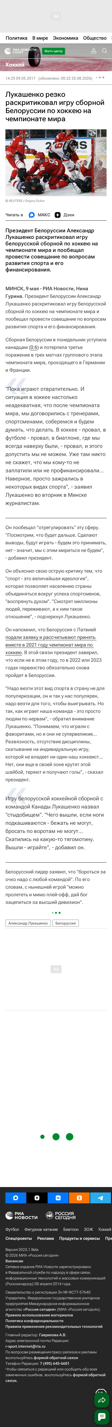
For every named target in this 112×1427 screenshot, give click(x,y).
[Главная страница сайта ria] (6, 51)
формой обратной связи (56, 1358)
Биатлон (71, 1229)
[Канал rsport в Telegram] (100, 1197)
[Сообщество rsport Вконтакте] (58, 1197)
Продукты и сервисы (79, 1238)
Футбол (12, 1229)
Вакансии (14, 1261)
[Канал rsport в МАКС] (15, 1197)
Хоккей (104, 1229)
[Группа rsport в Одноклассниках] (79, 1197)
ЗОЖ (88, 1229)
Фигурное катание (41, 1229)
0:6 (33, 347)
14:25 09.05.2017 (20, 78)
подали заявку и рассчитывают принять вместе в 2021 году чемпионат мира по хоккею (51, 644)
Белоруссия (65, 923)
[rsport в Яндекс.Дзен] (37, 1197)
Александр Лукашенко (28, 923)
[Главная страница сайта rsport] (32, 51)
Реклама (45, 1238)
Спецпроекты (18, 1238)
